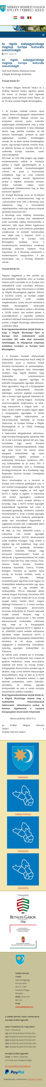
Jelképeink (23, 777)
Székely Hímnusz (23, 814)
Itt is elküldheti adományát (18, 1066)
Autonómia (23, 887)
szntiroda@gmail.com (24, 1007)
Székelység (23, 851)
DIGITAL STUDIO (35, 1079)
